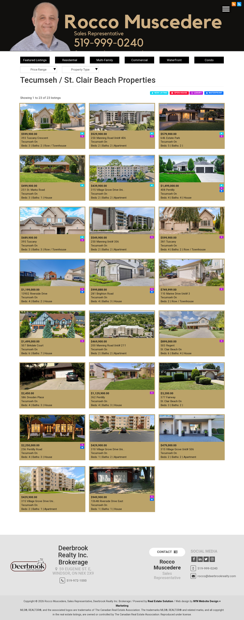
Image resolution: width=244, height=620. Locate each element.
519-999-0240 (208, 568)
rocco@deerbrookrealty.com (217, 576)
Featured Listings (35, 60)
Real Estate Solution (160, 601)
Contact (164, 552)
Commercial (139, 60)
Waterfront (174, 60)
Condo (209, 60)
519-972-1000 (77, 580)
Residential (69, 60)
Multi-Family (104, 60)
